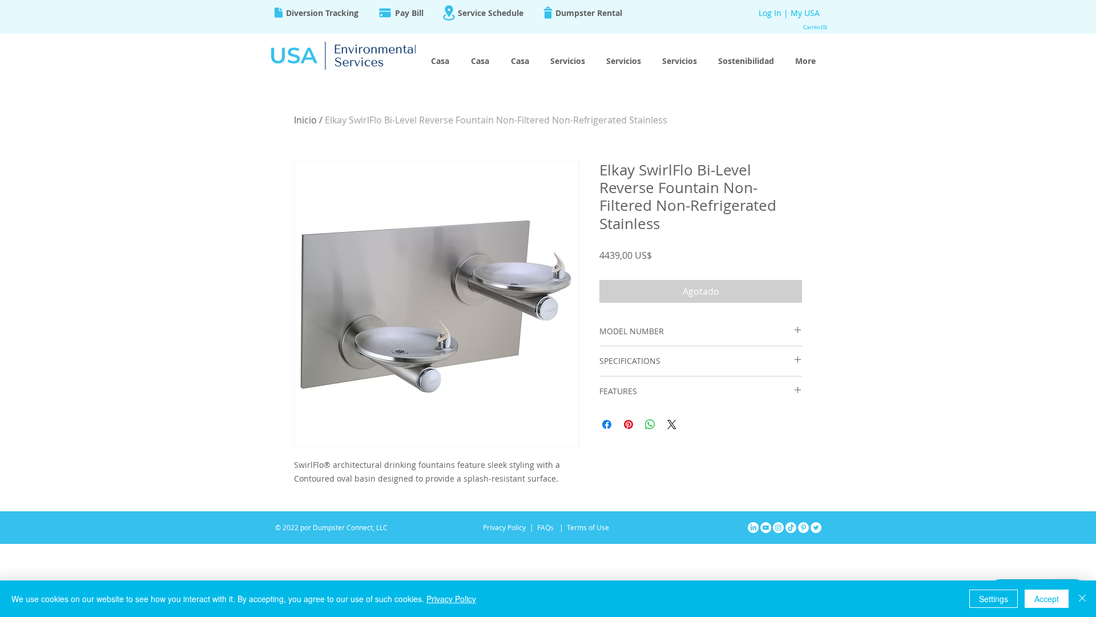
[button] (813, 27)
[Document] (278, 12)
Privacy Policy (451, 598)
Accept (1046, 598)
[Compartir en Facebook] (607, 424)
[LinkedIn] (753, 527)
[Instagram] (778, 527)
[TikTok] (790, 527)
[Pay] (384, 12)
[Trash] (548, 12)
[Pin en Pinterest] (628, 424)
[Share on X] (672, 424)
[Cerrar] (1082, 599)
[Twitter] (816, 527)
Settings (993, 598)
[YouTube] (765, 527)
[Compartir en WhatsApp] (650, 424)
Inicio (305, 120)
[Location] (448, 13)
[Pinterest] (803, 527)
